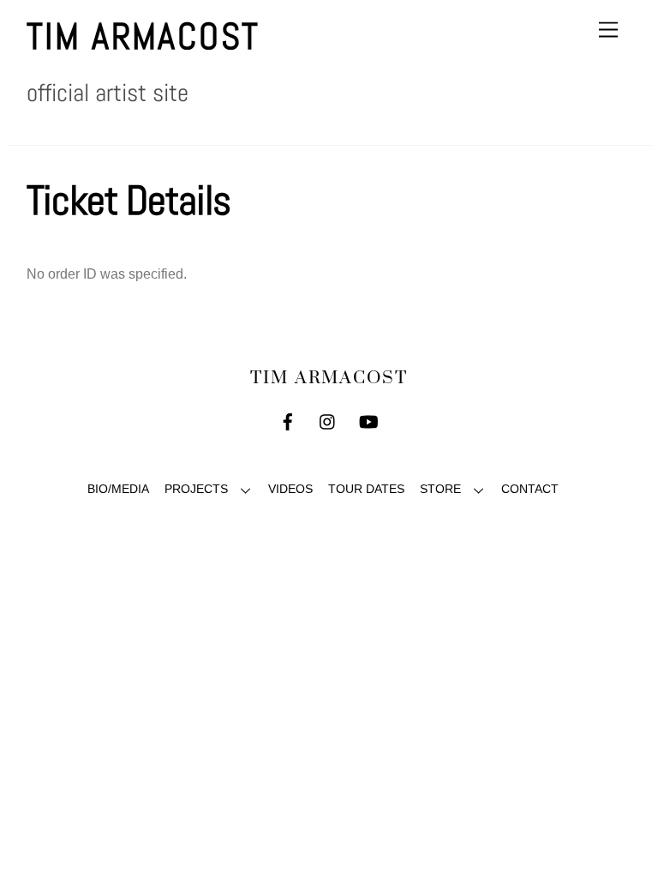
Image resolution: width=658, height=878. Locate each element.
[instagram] (328, 420)
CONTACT (530, 489)
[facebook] (288, 420)
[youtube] (368, 420)
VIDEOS (290, 489)
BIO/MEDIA (118, 489)
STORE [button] (440, 489)
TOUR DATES (366, 489)
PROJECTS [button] (196, 489)
